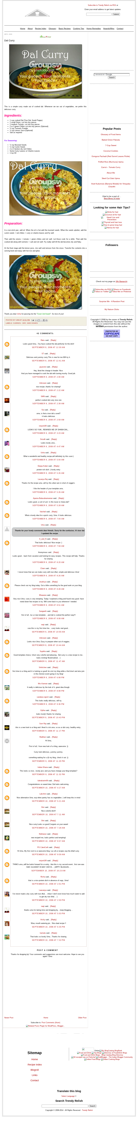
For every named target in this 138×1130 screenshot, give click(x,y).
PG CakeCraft (42, 847)
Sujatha (43, 651)
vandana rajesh (43, 697)
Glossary (52, 28)
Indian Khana (43, 767)
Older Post (82, 1018)
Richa (43, 877)
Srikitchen (43, 667)
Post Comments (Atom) (51, 1023)
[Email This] (36, 320)
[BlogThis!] (38, 320)
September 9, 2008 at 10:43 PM (48, 717)
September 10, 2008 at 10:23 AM (48, 871)
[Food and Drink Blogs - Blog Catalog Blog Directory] (110, 1051)
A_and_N (42, 539)
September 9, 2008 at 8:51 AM (48, 605)
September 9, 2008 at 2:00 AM (48, 377)
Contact (120, 28)
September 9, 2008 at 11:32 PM (48, 774)
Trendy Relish (87, 1110)
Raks (43, 340)
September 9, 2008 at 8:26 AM (48, 576)
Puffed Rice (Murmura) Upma (110, 162)
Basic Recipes (65, 28)
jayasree (42, 367)
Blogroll (35, 1070)
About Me (111, 173)
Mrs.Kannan (42, 684)
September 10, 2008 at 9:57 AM (48, 841)
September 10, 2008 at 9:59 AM (48, 854)
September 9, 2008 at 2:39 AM (48, 404)
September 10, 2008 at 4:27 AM (48, 788)
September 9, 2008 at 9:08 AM (48, 618)
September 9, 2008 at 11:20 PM (48, 761)
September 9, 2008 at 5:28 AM (48, 505)
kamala (43, 933)
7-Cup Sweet (110, 145)
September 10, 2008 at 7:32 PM (48, 940)
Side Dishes (32, 323)
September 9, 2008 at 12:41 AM (48, 361)
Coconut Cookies (111, 151)
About (30, 28)
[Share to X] (41, 320)
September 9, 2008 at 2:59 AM (48, 420)
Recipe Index (40, 28)
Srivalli (42, 439)
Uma (43, 525)
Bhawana (42, 595)
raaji (42, 625)
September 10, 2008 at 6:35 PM (48, 927)
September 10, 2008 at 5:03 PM (48, 914)
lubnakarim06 (43, 781)
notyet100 (43, 426)
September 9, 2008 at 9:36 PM (48, 704)
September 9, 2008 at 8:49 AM (48, 589)
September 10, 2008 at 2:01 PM (48, 884)
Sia (43, 410)
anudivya (42, 582)
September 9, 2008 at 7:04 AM (48, 519)
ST (43, 354)
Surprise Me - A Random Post (111, 301)
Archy (42, 920)
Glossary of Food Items (111, 134)
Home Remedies (94, 28)
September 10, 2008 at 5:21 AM (48, 801)
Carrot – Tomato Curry (110, 167)
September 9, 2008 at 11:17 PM (48, 731)
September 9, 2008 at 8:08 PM (48, 691)
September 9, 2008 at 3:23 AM (48, 433)
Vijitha (42, 710)
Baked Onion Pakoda (111, 140)
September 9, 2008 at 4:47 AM (48, 447)
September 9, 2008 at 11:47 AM (48, 661)
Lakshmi (42, 794)
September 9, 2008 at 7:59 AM (48, 546)
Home (22, 28)
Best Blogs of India (112, 198)
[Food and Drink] (84, 1053)
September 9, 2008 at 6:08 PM (48, 678)
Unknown (42, 383)
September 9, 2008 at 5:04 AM (48, 460)
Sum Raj (42, 724)
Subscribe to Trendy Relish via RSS (102, 5)
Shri (42, 807)
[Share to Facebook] (44, 320)
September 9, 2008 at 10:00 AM (48, 632)
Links (34, 1075)
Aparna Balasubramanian (43, 498)
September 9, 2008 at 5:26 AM (48, 473)
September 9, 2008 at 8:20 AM (48, 562)
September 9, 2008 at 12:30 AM (48, 347)
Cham (42, 568)
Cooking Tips (78, 28)
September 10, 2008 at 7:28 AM (48, 828)
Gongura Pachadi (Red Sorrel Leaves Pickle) (111, 156)
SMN (43, 396)
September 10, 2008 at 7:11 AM (48, 814)
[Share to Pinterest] (46, 320)
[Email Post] (32, 320)
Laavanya (42, 890)
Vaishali (43, 512)
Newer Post (8, 1018)
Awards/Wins (108, 28)
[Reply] (53, 340)
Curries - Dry (19, 323)
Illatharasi (42, 834)
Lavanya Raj (43, 479)
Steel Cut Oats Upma (111, 178)
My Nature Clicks (112, 309)
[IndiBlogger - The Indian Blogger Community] (114, 1057)
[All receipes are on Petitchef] (83, 1057)
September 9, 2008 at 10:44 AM (48, 645)
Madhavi (42, 737)
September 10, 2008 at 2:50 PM (48, 900)
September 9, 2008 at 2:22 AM (48, 390)
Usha (19, 314)
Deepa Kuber (43, 466)
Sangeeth (42, 611)
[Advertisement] (112, 50)
